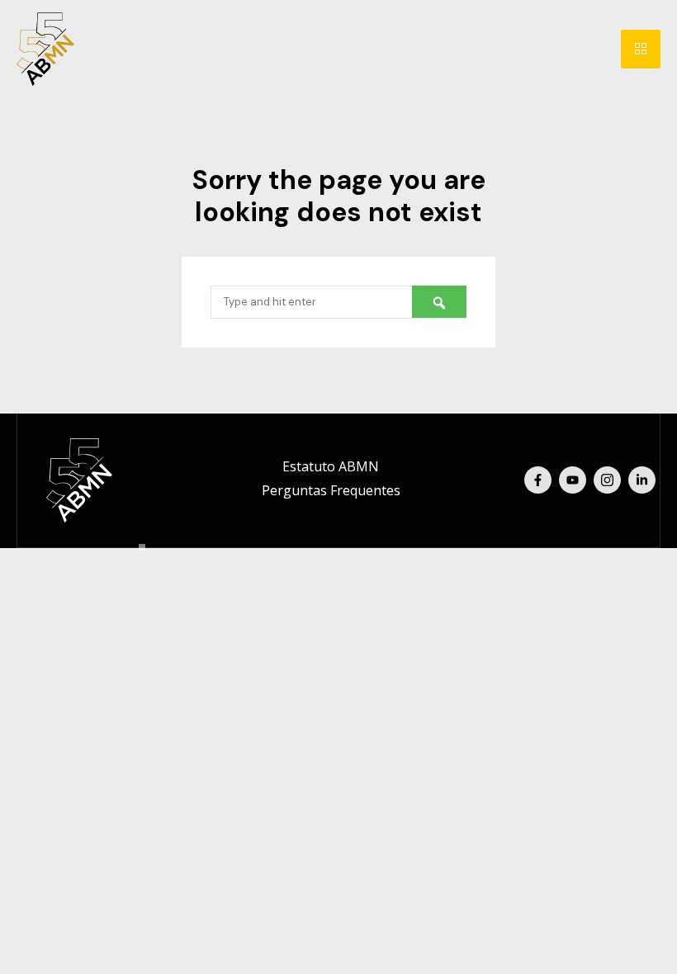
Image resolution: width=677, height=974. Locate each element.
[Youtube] (572, 480)
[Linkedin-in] (642, 480)
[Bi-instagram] (607, 480)
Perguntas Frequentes (331, 490)
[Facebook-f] (538, 480)
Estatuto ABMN (330, 466)
